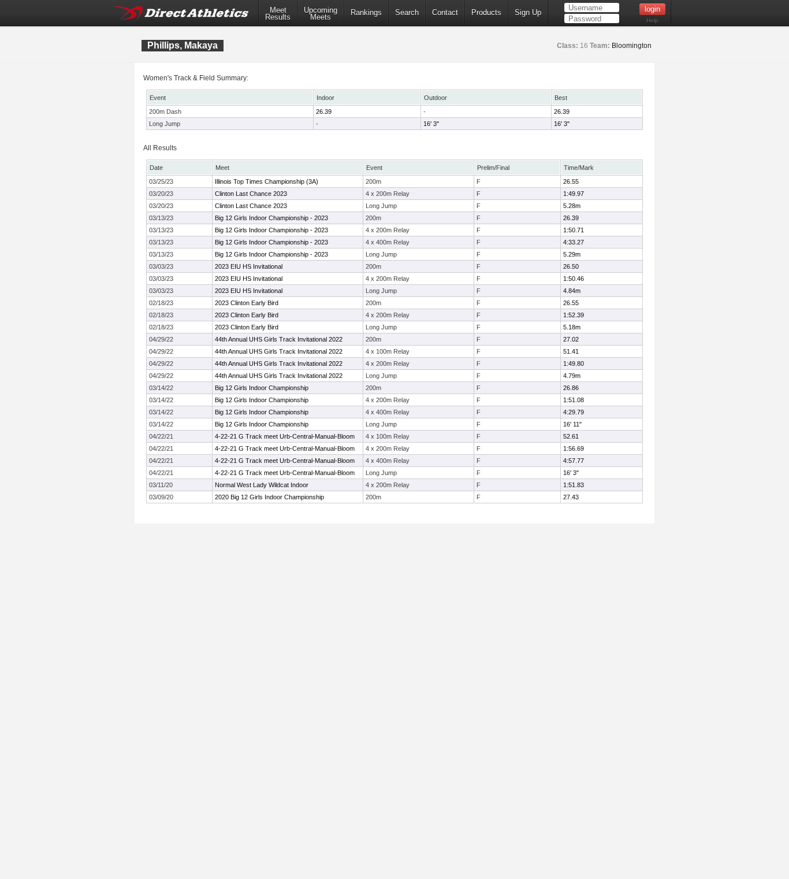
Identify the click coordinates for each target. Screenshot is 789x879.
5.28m (571, 205)
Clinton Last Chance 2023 (251, 193)
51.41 (571, 351)
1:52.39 (573, 314)
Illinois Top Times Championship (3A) (266, 181)
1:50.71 (573, 230)
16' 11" (572, 424)
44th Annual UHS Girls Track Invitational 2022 (279, 339)
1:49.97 (573, 193)
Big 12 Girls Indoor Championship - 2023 (271, 217)
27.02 (571, 339)
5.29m (571, 254)
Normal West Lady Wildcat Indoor (261, 484)
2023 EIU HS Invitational (248, 266)
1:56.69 (573, 448)
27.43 (571, 497)
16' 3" (431, 123)
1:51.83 (573, 484)
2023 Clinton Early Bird (246, 302)
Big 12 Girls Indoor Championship (261, 387)
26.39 (324, 111)
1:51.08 (573, 399)
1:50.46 (573, 278)
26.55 (571, 181)
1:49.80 (573, 363)
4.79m (571, 375)
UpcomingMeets (320, 14)
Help (652, 20)
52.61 (571, 436)
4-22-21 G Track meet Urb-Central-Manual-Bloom (285, 436)
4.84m (571, 290)
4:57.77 (573, 460)
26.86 (571, 387)
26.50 (571, 266)
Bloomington (632, 46)
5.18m (571, 327)
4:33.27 (573, 242)
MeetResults (278, 14)
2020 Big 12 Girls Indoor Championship (269, 497)
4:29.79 (573, 412)
